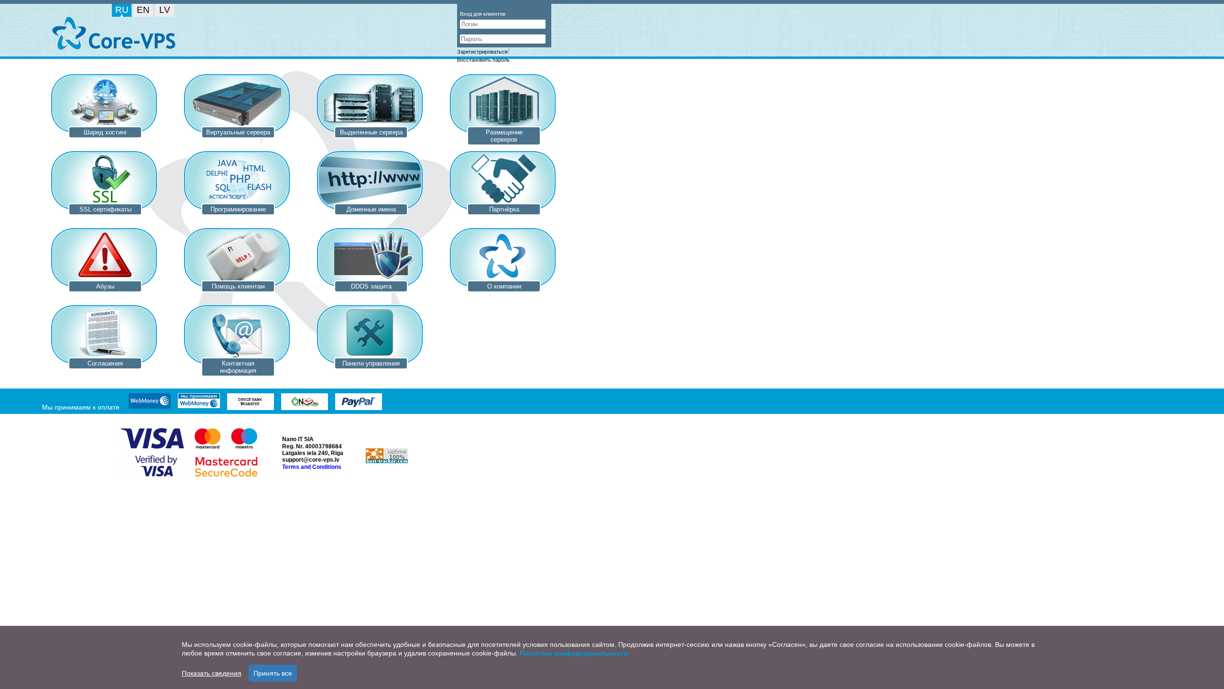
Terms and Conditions (311, 467)
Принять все (272, 673)
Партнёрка (504, 209)
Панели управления (371, 363)
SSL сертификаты (105, 209)
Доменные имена (371, 209)
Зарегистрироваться (482, 52)
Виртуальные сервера (238, 132)
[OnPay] (304, 402)
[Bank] (250, 402)
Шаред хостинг (105, 132)
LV (164, 10)
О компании (504, 286)
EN (143, 10)
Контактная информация (238, 367)
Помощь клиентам (238, 286)
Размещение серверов (504, 136)
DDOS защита (371, 286)
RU (122, 10)
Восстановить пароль (483, 60)
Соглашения (105, 363)
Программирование (238, 209)
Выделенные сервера (371, 132)
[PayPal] (358, 402)
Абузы (105, 286)
